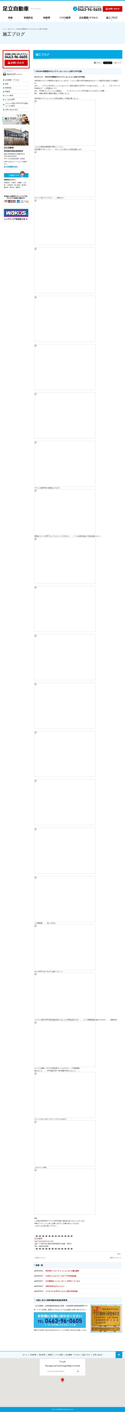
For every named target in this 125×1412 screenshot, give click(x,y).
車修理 (7, 91)
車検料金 (8, 88)
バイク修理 (9, 95)
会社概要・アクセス (12, 80)
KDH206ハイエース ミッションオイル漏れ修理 (62, 1271)
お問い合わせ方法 (11, 110)
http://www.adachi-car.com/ (43, 1241)
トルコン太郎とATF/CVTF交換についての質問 (17, 104)
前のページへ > (115, 1258)
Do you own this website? (55, 1371)
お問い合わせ (97, 1355)
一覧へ (118, 1254)
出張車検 (33, 1355)
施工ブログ (11, 29)
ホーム (4, 29)
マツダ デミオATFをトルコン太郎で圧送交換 (62, 1291)
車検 (6, 84)
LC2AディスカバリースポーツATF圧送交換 (61, 1276)
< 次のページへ (39, 1258)
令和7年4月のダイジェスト (56, 1286)
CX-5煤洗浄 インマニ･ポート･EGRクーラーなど (63, 1281)
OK (78, 1371)
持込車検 (42, 1355)
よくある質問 (10, 99)
